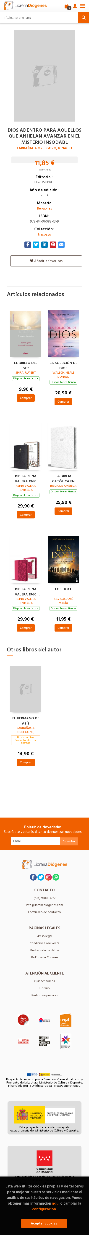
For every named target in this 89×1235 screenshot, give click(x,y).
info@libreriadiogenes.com (44, 905)
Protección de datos (44, 950)
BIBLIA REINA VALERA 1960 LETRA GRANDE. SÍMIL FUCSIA (26, 591)
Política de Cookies (44, 957)
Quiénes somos (44, 981)
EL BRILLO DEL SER (25, 364)
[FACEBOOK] (33, 877)
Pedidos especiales (44, 995)
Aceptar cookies (44, 1223)
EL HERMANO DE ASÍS (25, 720)
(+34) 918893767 (44, 897)
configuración (44, 1209)
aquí (55, 1203)
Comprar (26, 398)
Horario (44, 988)
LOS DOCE (63, 589)
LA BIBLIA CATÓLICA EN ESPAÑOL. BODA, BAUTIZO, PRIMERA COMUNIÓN (63, 478)
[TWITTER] (40, 877)
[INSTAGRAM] (48, 877)
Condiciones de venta (45, 943)
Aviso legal (44, 936)
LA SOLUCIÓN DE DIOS (63, 364)
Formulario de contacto (44, 912)
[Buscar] (83, 17)
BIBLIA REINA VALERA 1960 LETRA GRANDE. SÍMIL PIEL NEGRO (25, 478)
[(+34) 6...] (55, 877)
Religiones (44, 208)
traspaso (44, 234)
